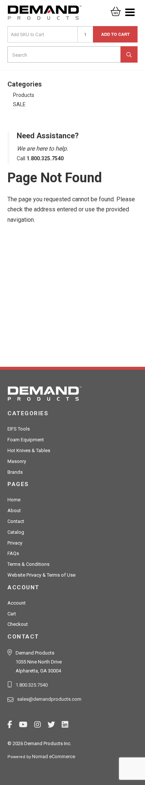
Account (16, 603)
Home (13, 499)
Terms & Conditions (28, 564)
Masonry (16, 461)
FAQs (13, 553)
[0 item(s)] (115, 9)
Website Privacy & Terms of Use (41, 575)
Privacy (14, 543)
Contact (15, 521)
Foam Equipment (25, 439)
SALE (19, 104)
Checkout (17, 624)
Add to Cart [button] (115, 34)
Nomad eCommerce (53, 756)
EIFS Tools (18, 429)
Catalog (15, 532)
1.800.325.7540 (32, 685)
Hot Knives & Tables (28, 450)
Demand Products (44, 15)
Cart (11, 614)
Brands (15, 472)
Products (23, 95)
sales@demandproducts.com (49, 699)
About (14, 510)
